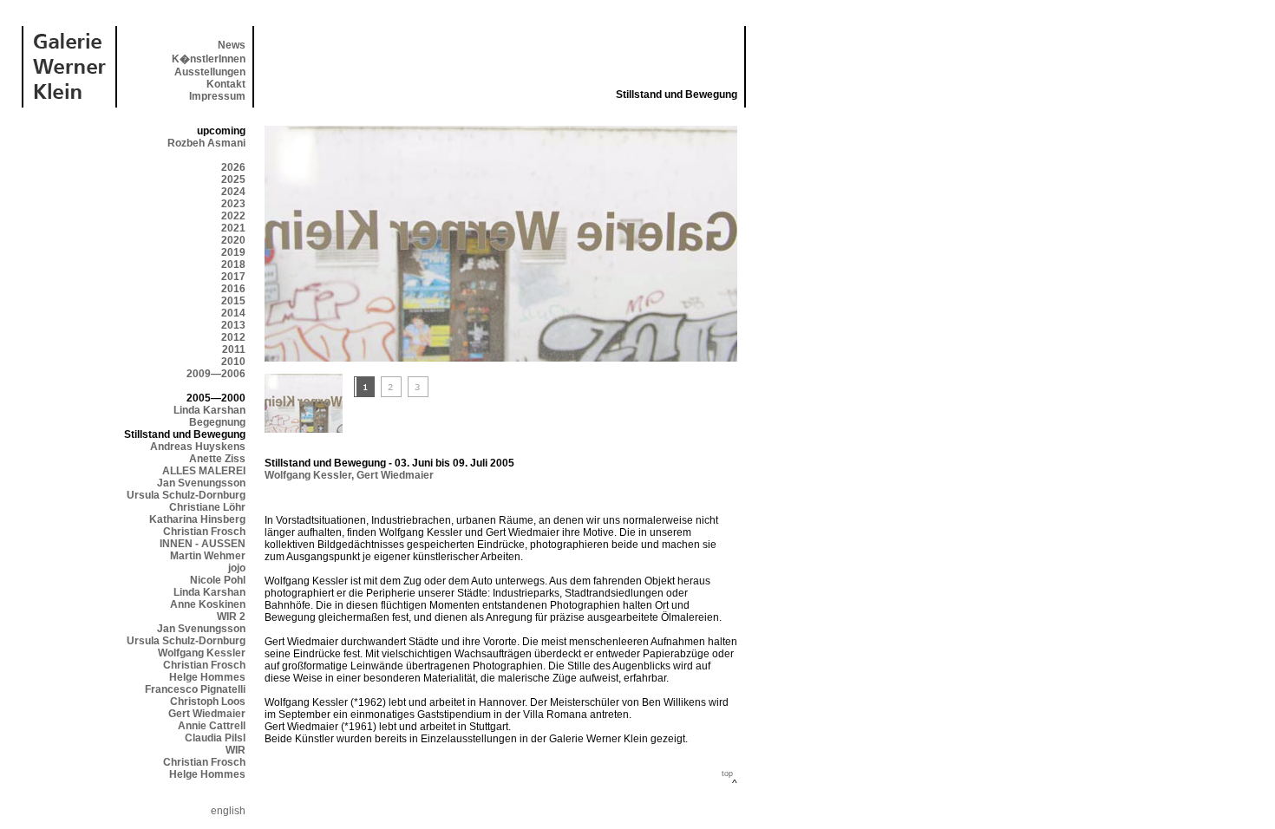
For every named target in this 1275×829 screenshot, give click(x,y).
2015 (233, 301)
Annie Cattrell (211, 726)
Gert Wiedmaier (206, 714)
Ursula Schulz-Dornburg (186, 495)
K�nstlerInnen (208, 59)
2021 (233, 228)
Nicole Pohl (217, 580)
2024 (233, 192)
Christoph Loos (207, 701)
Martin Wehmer (207, 556)
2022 (233, 216)
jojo (236, 568)
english (228, 811)
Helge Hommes (207, 677)
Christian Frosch (204, 531)
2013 (233, 325)
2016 (233, 289)
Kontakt (225, 84)
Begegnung (217, 422)
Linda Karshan (209, 410)
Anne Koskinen (207, 604)
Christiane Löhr (207, 507)
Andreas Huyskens (197, 447)
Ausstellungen (209, 72)
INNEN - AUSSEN (202, 544)
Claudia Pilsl (215, 738)
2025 (233, 179)
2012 (233, 337)
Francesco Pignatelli (195, 689)
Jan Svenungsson (201, 483)
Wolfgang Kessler (201, 653)
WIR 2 (231, 616)
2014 (233, 313)
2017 (233, 277)
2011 (233, 349)
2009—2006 (215, 374)
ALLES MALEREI (203, 471)
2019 (233, 252)
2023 (233, 204)
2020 (233, 240)
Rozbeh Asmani (206, 143)
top (727, 773)
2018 (233, 264)
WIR (235, 750)
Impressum (217, 96)
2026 (233, 167)
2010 (233, 362)
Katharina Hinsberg (197, 519)
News (231, 45)
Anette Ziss (217, 459)
